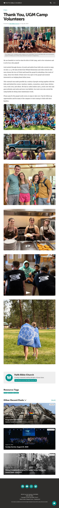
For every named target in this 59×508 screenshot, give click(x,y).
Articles (5, 392)
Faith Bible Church (14, 23)
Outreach (10, 392)
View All (53, 400)
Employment (37, 499)
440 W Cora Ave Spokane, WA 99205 (29, 494)
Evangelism (16, 392)
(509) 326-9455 (29, 495)
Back (5, 10)
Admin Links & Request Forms (26, 499)
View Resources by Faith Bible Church (25, 380)
